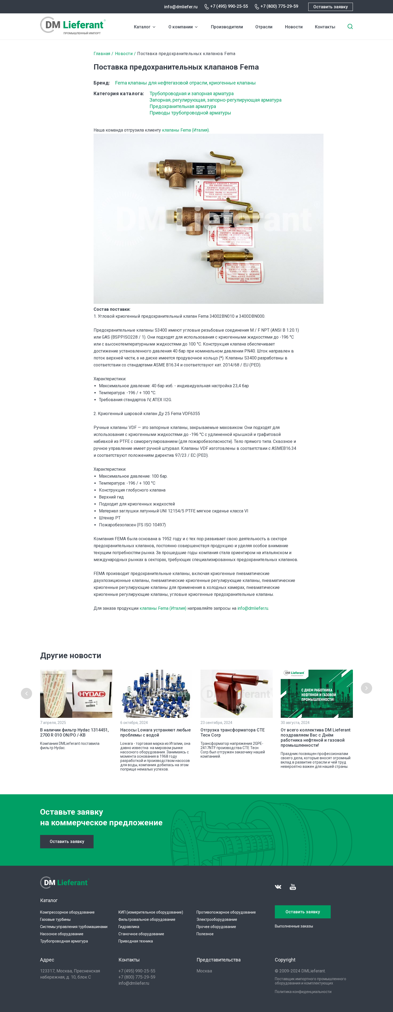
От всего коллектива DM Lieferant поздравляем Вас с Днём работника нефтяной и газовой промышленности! (315, 737)
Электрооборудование (216, 919)
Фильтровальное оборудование (146, 919)
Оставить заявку (330, 6)
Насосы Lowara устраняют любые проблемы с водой (155, 732)
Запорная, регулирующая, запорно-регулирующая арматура (215, 100)
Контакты (325, 26)
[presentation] (26, 693)
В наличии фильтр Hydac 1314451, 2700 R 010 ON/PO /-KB (74, 732)
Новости (294, 26)
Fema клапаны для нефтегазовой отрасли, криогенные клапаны (185, 83)
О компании (180, 26)
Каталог (142, 26)
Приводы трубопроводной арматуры (190, 113)
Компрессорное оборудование (67, 912)
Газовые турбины (55, 919)
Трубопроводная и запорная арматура (191, 93)
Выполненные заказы (294, 926)
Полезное (205, 934)
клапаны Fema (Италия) (185, 130)
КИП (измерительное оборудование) (150, 912)
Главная (102, 53)
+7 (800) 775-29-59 (279, 6)
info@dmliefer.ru (181, 6)
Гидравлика (128, 927)
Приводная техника (135, 941)
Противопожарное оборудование (226, 912)
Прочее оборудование (216, 927)
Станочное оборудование (141, 934)
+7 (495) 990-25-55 (229, 6)
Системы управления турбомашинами (73, 927)
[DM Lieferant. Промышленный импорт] (73, 32)
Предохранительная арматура (182, 106)
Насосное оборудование (61, 934)
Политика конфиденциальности (303, 992)
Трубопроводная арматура (64, 941)
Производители (227, 26)
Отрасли (263, 26)
